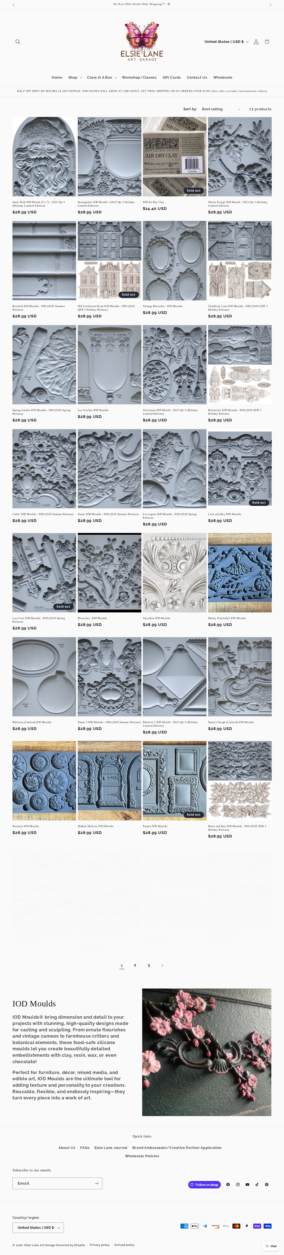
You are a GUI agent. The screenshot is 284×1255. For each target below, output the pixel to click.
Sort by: (190, 109)
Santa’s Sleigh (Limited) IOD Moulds (231, 722)
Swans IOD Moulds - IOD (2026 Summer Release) (108, 514)
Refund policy (125, 1244)
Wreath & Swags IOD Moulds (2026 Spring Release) (104, 937)
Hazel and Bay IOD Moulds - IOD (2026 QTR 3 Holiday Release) (237, 828)
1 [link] (122, 965)
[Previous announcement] (13, 5)
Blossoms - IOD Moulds (92, 618)
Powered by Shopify (70, 1245)
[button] (17, 41)
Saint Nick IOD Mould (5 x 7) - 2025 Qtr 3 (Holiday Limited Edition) (38, 204)
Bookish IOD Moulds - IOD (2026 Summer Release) (38, 308)
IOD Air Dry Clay (153, 202)
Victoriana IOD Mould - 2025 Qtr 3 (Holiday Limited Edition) (170, 412)
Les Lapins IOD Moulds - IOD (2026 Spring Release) (170, 516)
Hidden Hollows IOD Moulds (96, 826)
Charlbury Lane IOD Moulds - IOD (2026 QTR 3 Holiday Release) (238, 308)
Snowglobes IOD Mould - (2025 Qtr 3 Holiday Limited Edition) (106, 204)
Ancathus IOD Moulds (156, 618)
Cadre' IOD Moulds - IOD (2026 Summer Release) (43, 514)
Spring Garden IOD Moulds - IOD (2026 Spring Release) (41, 412)
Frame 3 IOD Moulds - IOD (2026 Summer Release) (109, 722)
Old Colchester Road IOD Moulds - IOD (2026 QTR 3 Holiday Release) (106, 308)
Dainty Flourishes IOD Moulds (227, 618)
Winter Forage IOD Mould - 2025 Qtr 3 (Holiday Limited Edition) (238, 204)
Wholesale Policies (142, 1156)
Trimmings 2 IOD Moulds (158, 935)
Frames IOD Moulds (155, 826)
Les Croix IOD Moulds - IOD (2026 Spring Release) (38, 620)
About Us (67, 1148)
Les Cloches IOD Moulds (93, 410)
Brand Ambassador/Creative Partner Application (177, 1148)
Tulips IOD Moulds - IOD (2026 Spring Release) (42, 935)
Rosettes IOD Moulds (25, 826)
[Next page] (162, 965)
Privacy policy (100, 1244)
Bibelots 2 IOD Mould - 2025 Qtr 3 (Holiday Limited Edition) (170, 724)
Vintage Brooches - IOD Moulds (162, 306)
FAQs (84, 1148)
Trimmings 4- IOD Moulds (224, 935)
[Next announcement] (270, 5)
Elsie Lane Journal (110, 1148)
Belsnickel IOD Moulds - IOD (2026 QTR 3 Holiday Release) (235, 412)
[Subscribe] (96, 1183)
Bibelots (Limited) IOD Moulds (31, 722)
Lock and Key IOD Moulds (224, 514)
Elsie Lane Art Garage (40, 1245)
